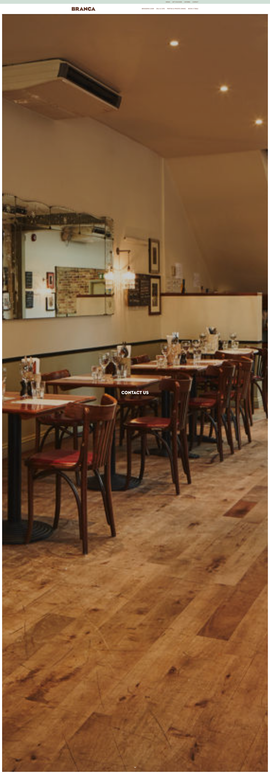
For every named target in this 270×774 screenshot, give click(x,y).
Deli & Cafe (160, 9)
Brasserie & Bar (148, 9)
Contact (195, 2)
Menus (168, 2)
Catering (187, 2)
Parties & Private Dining (176, 9)
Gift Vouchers (177, 2)
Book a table (193, 9)
